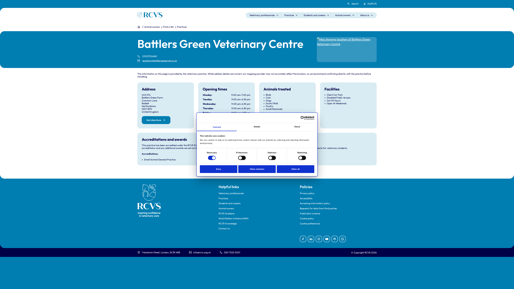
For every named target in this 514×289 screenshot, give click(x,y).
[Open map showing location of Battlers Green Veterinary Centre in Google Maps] (347, 49)
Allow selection (257, 169)
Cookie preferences (310, 223)
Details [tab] (257, 127)
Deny (218, 169)
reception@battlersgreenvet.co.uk (159, 60)
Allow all (295, 169)
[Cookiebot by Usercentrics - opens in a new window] (302, 118)
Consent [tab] (217, 127)
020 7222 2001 (232, 252)
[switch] (242, 158)
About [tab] (297, 127)
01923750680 (149, 56)
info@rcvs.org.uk (202, 252)
